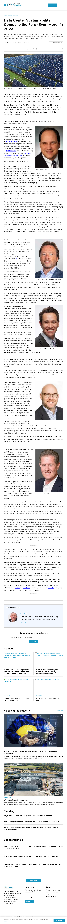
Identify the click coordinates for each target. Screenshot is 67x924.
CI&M (44, 902)
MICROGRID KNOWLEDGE (26, 902)
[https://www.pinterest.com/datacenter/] (53, 890)
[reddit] (36, 49)
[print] (62, 49)
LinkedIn (51, 581)
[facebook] (27, 49)
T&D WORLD (39, 904)
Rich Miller (7, 43)
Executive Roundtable (11, 15)
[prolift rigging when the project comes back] (33, 772)
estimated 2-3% (11, 138)
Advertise (12, 910)
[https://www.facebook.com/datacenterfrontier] (47, 890)
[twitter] (33, 49)
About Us (6, 910)
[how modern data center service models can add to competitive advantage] (33, 724)
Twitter (17, 581)
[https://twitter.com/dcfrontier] (55, 890)
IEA (17, 252)
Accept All (59, 920)
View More (60, 704)
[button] (5, 5)
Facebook (26, 581)
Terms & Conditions (9, 913)
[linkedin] (30, 49)
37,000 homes (11, 147)
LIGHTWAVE (38, 902)
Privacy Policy (30, 910)
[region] (33, 920)
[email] (39, 49)
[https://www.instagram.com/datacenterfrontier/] (49, 890)
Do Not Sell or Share (21, 910)
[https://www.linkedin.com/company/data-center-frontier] (51, 890)
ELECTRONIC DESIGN (53, 902)
